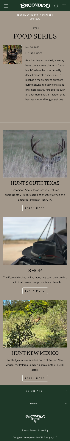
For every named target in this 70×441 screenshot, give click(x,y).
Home (34, 28)
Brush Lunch (34, 53)
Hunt (34, 403)
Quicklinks (34, 390)
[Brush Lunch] (12, 54)
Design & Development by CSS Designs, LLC (35, 437)
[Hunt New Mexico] (35, 324)
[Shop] (35, 241)
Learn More (35, 208)
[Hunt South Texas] (35, 154)
